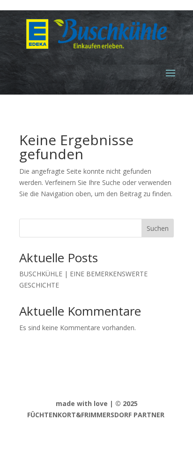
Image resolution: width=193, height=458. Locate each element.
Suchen (158, 228)
